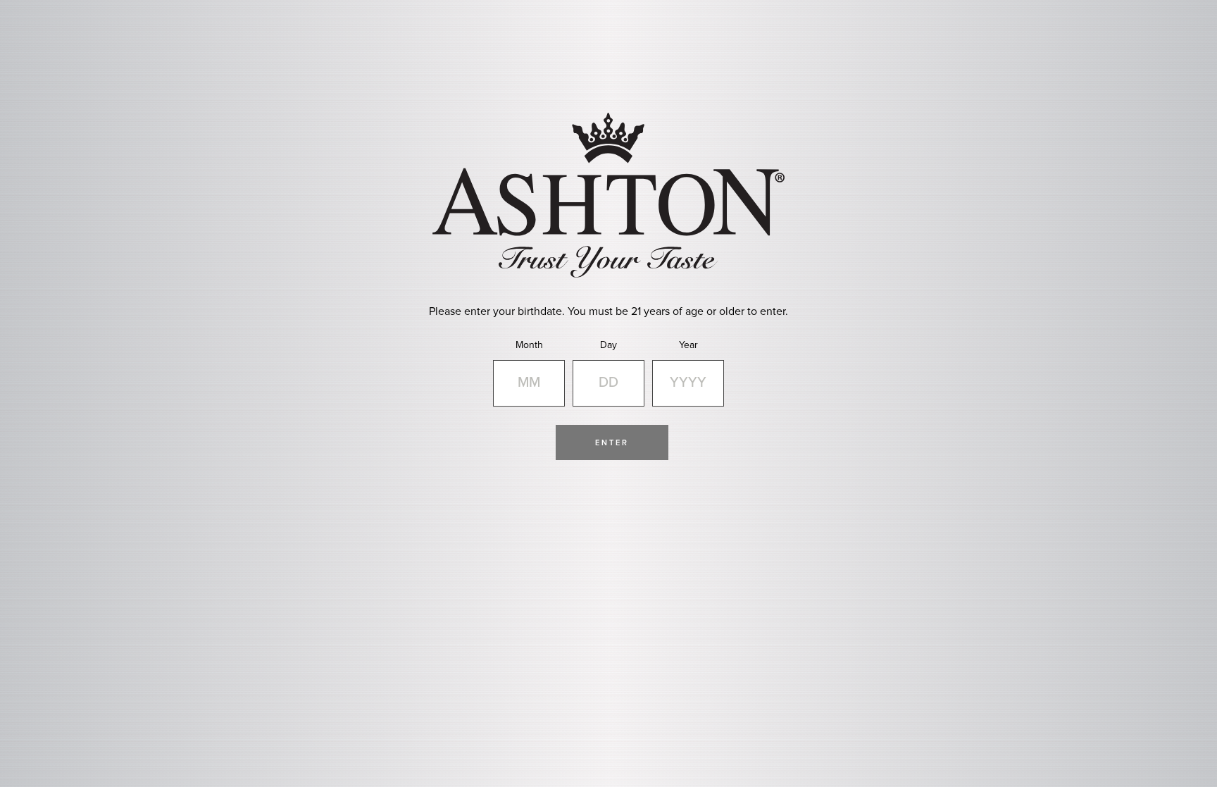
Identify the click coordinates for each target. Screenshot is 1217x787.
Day (608, 345)
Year (688, 345)
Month (529, 345)
